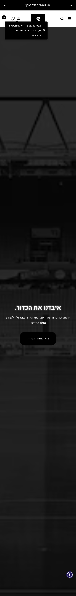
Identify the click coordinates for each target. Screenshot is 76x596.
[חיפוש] (62, 18)
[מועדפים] (13, 18)
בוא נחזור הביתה (38, 339)
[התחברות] (18, 18)
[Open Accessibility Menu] (69, 574)
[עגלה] (7, 18)
